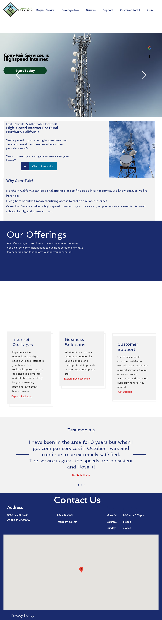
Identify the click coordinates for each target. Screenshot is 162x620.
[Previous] (18, 75)
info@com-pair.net (67, 521)
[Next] (144, 75)
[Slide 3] (84, 484)
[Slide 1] (78, 485)
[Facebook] (149, 56)
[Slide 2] (81, 484)
